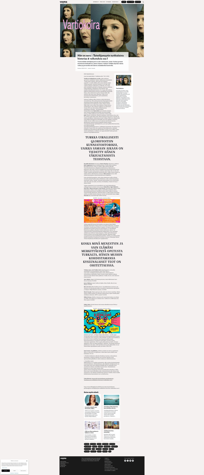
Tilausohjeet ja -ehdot (110, 470)
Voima (110, 451)
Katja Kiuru (100, 446)
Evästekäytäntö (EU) (110, 467)
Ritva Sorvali (86, 451)
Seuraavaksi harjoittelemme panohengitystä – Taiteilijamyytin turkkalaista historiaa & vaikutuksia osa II (99, 379)
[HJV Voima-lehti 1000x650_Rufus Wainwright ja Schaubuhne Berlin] (102, 211)
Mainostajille (108, 461)
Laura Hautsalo (107, 446)
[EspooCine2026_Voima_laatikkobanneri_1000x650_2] (102, 321)
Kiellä (15, 470)
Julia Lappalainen (87, 446)
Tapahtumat (115, 1)
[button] (26, 460)
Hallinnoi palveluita (4, 467)
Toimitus (107, 458)
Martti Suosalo (114, 446)
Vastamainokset (108, 462)
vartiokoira (105, 451)
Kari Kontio (94, 446)
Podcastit (102, 1)
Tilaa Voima (131, 1)
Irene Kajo (84, 68)
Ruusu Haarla (93, 451)
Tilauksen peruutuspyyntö (111, 469)
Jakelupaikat (108, 464)
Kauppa (124, 1)
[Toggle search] (143, 2)
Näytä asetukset (23, 470)
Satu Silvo (99, 451)
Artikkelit (95, 1)
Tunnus (138, 1)
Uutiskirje (108, 1)
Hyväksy (5, 470)
